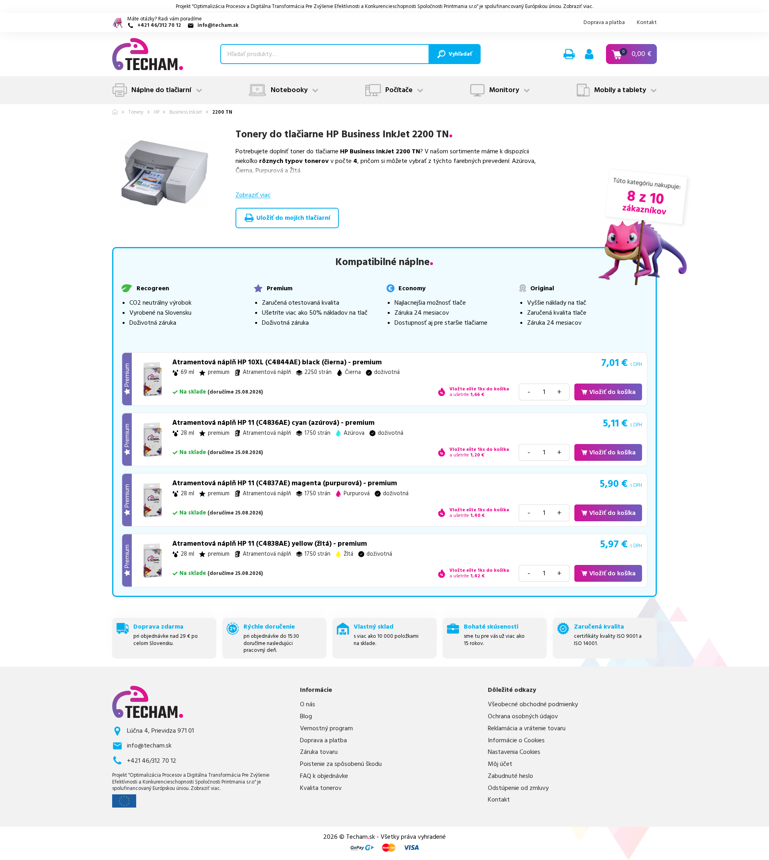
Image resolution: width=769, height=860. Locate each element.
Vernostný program (326, 728)
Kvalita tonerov (321, 788)
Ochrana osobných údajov (523, 716)
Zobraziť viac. (578, 6)
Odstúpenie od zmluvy (518, 788)
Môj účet (500, 764)
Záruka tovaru (319, 752)
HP (156, 112)
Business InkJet (185, 112)
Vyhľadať (460, 54)
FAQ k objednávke (324, 776)
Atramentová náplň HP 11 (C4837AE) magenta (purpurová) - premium (284, 483)
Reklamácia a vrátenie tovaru (527, 728)
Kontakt (647, 22)
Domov (115, 112)
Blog (306, 716)
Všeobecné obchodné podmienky (533, 704)
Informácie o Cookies (516, 740)
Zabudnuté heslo (510, 776)
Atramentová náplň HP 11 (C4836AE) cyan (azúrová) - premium (273, 422)
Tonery (135, 112)
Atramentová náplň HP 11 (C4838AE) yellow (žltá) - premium (269, 543)
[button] (569, 54)
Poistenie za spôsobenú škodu (341, 764)
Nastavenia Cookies (514, 752)
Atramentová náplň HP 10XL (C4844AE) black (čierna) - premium (277, 362)
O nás (307, 704)
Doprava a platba (604, 22)
